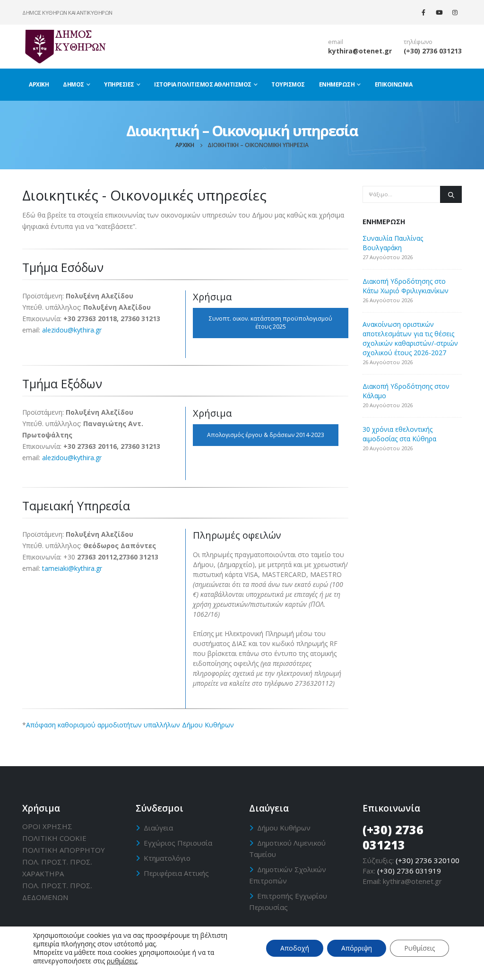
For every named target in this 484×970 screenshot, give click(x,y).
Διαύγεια (158, 827)
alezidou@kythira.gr (72, 329)
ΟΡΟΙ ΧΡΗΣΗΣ (47, 826)
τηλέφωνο (418, 42)
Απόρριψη (356, 948)
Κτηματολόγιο (167, 858)
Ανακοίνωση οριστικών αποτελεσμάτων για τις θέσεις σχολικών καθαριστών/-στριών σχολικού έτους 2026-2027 (410, 338)
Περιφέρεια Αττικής (176, 873)
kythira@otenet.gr (360, 50)
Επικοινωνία (394, 84)
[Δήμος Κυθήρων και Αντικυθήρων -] (64, 46)
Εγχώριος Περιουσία (178, 843)
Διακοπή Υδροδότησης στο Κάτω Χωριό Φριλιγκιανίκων (406, 286)
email (335, 42)
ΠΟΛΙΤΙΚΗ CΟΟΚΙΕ (54, 838)
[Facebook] (423, 12)
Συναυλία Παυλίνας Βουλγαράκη (393, 243)
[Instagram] (454, 12)
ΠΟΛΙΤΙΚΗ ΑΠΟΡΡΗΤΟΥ (63, 850)
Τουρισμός (288, 84)
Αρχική (39, 84)
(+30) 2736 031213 (433, 50)
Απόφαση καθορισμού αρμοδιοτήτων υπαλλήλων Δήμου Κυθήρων (130, 724)
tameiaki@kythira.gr (72, 568)
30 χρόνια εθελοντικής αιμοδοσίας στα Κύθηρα (399, 434)
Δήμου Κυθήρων (284, 827)
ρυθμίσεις (122, 961)
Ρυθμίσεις (419, 948)
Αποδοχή (294, 948)
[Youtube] (439, 12)
